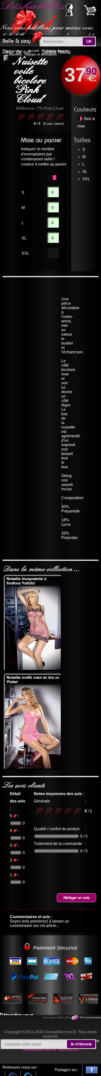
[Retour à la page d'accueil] (34, 17)
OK (88, 41)
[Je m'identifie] (69, 15)
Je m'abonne (81, 1044)
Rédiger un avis (76, 898)
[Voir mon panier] (90, 10)
